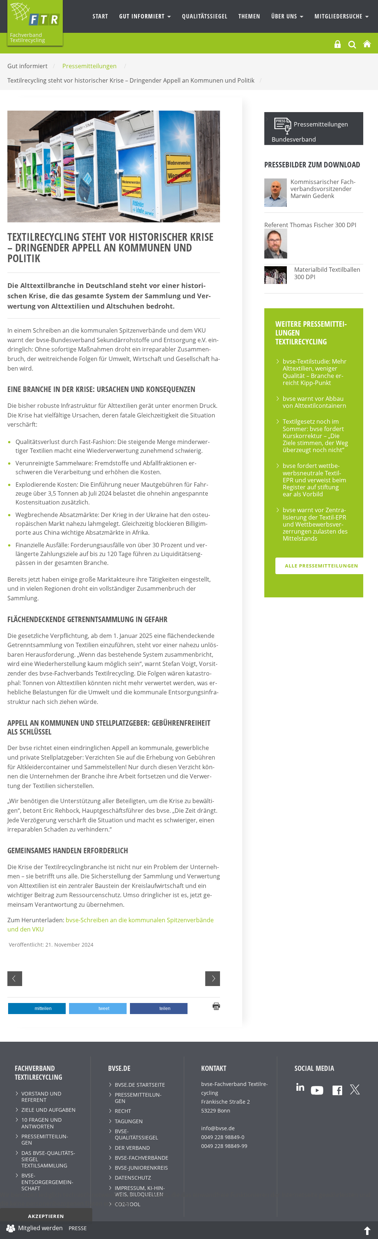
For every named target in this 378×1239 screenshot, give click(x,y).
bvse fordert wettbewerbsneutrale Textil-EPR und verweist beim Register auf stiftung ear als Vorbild (314, 480)
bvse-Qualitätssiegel (136, 1134)
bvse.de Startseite (140, 1084)
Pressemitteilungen (44, 1139)
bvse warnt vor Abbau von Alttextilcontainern (314, 402)
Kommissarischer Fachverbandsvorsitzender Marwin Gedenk (323, 189)
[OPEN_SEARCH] (352, 43)
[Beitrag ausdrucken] (216, 1006)
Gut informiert (142, 16)
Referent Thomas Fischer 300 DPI (310, 225)
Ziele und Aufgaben (48, 1109)
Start (100, 16)
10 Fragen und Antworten (41, 1122)
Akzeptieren (46, 1216)
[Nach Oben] (367, 1230)
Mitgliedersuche (339, 16)
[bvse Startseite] (367, 44)
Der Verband (132, 1147)
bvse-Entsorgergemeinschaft (47, 1182)
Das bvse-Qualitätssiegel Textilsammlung (48, 1159)
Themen (249, 16)
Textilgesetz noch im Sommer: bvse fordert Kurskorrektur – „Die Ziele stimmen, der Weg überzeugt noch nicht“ (315, 435)
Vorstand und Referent (41, 1096)
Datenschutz (133, 1177)
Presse (78, 1229)
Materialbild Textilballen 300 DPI (327, 273)
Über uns (285, 16)
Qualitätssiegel (204, 16)
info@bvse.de (218, 1128)
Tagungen (129, 1121)
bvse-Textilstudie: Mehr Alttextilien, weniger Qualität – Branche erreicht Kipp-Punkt (315, 372)
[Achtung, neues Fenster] (300, 1086)
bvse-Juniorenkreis (141, 1167)
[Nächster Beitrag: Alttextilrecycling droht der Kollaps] (212, 978)
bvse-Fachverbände (141, 1157)
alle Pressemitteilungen (321, 565)
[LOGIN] (337, 44)
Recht (123, 1110)
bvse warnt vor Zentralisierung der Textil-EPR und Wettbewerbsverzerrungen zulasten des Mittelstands (315, 524)
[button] (37, 1008)
